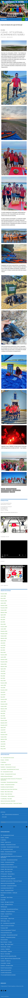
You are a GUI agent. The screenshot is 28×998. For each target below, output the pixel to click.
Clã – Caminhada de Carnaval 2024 (8, 923)
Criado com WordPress (5, 996)
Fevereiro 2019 (4, 699)
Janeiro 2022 (3, 685)
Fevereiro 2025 (4, 600)
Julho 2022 (3, 671)
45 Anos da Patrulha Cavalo (6, 932)
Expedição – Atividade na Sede (7, 965)
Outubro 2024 (3, 610)
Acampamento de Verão (11, 488)
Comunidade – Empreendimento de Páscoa (9, 909)
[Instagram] (14, 827)
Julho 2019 (3, 692)
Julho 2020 (3, 687)
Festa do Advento (4, 939)
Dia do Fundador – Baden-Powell (7, 918)
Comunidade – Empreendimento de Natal (9, 782)
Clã (1, 30)
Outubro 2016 (3, 736)
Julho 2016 (3, 741)
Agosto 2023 (3, 640)
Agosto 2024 (3, 614)
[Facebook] (1, 827)
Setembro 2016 (4, 739)
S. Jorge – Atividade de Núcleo (7, 904)
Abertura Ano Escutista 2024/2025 (8, 883)
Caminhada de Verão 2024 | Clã (7, 888)
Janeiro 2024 (3, 628)
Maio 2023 (3, 647)
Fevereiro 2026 (4, 593)
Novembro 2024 (4, 607)
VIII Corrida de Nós (4, 916)
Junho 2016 (3, 744)
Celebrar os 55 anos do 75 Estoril (7, 925)
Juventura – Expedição (5, 949)
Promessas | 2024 (4, 927)
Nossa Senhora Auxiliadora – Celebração (9, 892)
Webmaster (10, 37)
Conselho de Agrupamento (6, 972)
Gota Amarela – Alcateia (5, 946)
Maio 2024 (3, 619)
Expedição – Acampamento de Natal (8, 937)
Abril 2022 (3, 678)
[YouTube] (26, 827)
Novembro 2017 (4, 725)
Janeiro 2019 (3, 701)
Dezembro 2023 (4, 631)
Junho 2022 (3, 673)
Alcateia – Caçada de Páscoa (6, 913)
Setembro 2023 (4, 638)
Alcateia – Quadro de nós (6, 764)
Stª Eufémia (12, 491)
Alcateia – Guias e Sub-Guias (6, 794)
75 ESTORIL (4, 19)
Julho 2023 (3, 643)
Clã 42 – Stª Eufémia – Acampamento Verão (13, 33)
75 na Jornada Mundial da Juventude (8, 974)
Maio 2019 (3, 697)
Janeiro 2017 (3, 732)
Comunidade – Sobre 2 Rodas (7, 897)
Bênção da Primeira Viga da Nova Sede (8, 956)
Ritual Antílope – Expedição (6, 951)
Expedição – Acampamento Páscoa (8, 911)
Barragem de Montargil (6, 490)
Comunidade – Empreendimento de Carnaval (10, 769)
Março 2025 (3, 598)
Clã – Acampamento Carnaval (7, 771)
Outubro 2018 (3, 706)
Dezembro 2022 (4, 659)
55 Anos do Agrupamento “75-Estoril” (8, 930)
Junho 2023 (3, 645)
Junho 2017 (3, 729)
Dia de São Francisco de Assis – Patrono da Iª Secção (11, 803)
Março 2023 (3, 652)
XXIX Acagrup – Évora (5, 920)
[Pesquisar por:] (14, 822)
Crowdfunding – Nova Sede (6, 798)
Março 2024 (3, 624)
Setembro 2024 (4, 612)
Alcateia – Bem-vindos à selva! (7, 791)
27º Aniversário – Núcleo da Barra (7, 796)
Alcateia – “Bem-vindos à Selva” (7, 944)
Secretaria (3, 812)
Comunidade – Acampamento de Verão (8, 885)
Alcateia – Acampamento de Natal (7, 784)
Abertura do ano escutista (6, 970)
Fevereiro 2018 (4, 720)
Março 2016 (3, 748)
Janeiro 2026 (3, 596)
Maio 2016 (3, 746)
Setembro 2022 (4, 666)
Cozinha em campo (16, 490)
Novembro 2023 (4, 633)
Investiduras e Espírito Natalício (7, 786)
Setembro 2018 (4, 708)
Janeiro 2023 (3, 657)
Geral (3, 30)
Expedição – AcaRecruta (5, 960)
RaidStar (2, 895)
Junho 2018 (3, 711)
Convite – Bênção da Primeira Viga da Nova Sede (10, 958)
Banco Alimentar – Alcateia (6, 942)
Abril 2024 (3, 621)
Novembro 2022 (4, 661)
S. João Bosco (3, 762)
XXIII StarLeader (4, 906)
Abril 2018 (3, 715)
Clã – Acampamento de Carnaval (7, 757)
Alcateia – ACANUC (5, 759)
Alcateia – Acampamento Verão (7, 890)
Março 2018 (3, 718)
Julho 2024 (3, 617)
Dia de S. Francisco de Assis (6, 967)
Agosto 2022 (3, 668)
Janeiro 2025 (3, 603)
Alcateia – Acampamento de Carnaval (8, 774)
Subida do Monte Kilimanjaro (7, 776)
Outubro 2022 (3, 664)
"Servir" (3, 488)
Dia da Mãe (3, 899)
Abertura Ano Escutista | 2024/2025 (8, 801)
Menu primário (26, 19)
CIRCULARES (4, 816)
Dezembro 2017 (4, 722)
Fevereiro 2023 (4, 654)
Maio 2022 (3, 675)
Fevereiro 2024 (4, 626)
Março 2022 (3, 680)
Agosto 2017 (3, 727)
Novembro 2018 (4, 704)
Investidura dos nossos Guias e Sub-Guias (9, 789)
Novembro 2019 (4, 690)
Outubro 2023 (3, 636)
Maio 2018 (3, 713)
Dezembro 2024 (4, 605)
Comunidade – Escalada (5, 963)
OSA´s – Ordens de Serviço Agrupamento (10, 814)
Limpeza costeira (5, 491)
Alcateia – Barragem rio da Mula (7, 902)
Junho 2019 (3, 694)
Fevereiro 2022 (4, 682)
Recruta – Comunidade (5, 953)
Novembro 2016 (4, 734)
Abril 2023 (3, 650)
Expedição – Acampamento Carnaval (8, 767)
